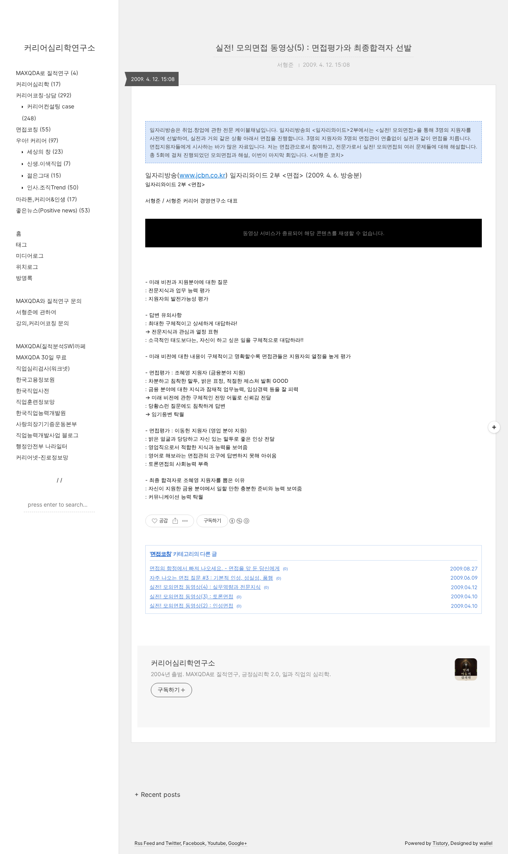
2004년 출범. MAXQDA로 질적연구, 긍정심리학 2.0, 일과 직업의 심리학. (241, 674)
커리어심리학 (38, 84)
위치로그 (27, 266)
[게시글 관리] (185, 521)
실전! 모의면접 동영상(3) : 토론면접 (191, 596)
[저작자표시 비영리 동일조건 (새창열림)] (239, 521)
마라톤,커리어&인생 (46, 199)
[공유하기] (175, 521)
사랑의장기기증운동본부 (46, 423)
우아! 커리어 (37, 140)
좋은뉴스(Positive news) (53, 210)
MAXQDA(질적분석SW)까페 (51, 346)
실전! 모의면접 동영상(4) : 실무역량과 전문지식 (205, 587)
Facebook (194, 843)
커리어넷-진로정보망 (42, 457)
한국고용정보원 (35, 379)
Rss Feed (145, 843)
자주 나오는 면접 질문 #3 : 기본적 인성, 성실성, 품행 (211, 577)
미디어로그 (30, 255)
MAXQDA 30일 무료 (41, 357)
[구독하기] (494, 427)
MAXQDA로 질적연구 (47, 72)
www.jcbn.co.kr (202, 175)
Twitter (173, 843)
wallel (486, 843)
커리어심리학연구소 (59, 47)
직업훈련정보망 (35, 401)
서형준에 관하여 (36, 311)
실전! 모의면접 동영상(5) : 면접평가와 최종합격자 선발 (314, 47)
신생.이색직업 (48, 163)
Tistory (440, 843)
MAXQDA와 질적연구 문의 (49, 300)
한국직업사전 (32, 390)
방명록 (24, 277)
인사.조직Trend (52, 187)
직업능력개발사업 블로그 (47, 435)
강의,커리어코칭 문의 (42, 323)
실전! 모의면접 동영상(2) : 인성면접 (191, 605)
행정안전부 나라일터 (41, 446)
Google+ (237, 843)
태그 (21, 244)
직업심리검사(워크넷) (43, 368)
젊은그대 (43, 175)
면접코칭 (33, 129)
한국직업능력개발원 (41, 412)
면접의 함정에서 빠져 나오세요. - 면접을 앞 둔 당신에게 (215, 568)
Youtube (217, 843)
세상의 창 (44, 151)
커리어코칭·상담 (43, 95)
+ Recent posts (157, 794)
